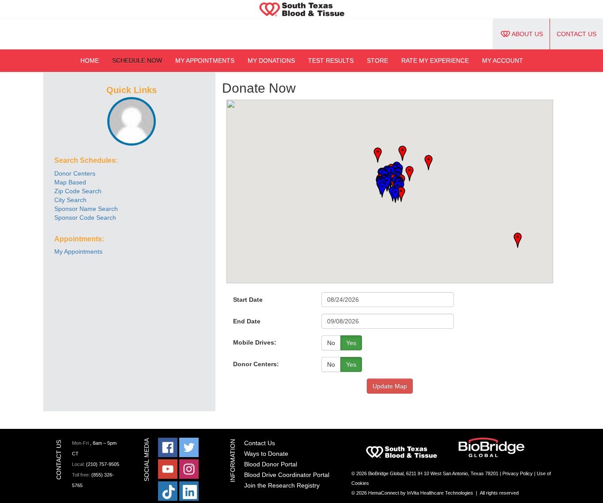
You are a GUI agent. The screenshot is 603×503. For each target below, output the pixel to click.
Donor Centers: (256, 364)
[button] (425, 163)
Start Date (248, 299)
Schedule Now (137, 60)
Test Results (331, 60)
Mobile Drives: (254, 342)
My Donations (271, 60)
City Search (70, 199)
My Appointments (204, 60)
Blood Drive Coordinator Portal (286, 474)
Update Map (390, 386)
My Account (502, 60)
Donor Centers (74, 173)
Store (377, 60)
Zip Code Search (78, 191)
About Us (527, 34)
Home (89, 60)
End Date (246, 321)
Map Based (70, 182)
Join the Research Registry (282, 485)
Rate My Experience (435, 60)
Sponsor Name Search (86, 208)
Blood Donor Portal (270, 464)
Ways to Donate (266, 453)
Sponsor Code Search (85, 217)
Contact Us (576, 34)
